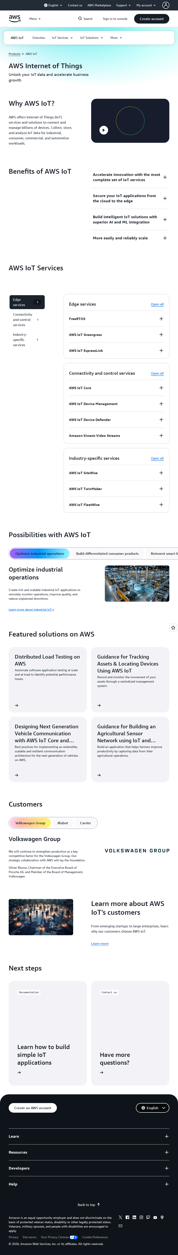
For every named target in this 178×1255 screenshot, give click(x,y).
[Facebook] (127, 1218)
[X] (120, 1218)
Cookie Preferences (95, 1237)
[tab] (40, 553)
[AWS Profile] (165, 5)
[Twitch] (148, 1218)
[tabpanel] (89, 588)
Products (14, 54)
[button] (151, 19)
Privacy (13, 1237)
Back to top (86, 1204)
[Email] (120, 1226)
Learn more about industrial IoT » (31, 609)
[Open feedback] (173, 628)
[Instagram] (141, 1218)
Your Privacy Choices (55, 1237)
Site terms (29, 1237)
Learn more (100, 943)
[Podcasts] (162, 1218)
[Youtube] (155, 1218)
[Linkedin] (134, 1218)
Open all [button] (157, 304)
